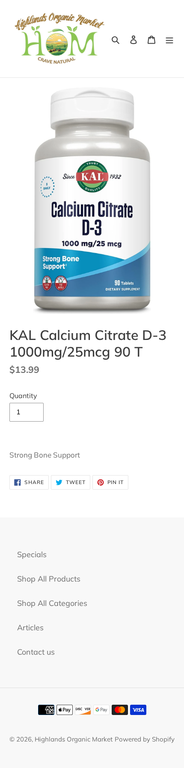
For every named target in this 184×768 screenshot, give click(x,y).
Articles (30, 627)
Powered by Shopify (145, 739)
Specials (32, 554)
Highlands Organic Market (74, 739)
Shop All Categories (52, 603)
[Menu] (169, 39)
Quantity (23, 395)
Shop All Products (48, 579)
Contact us (36, 652)
